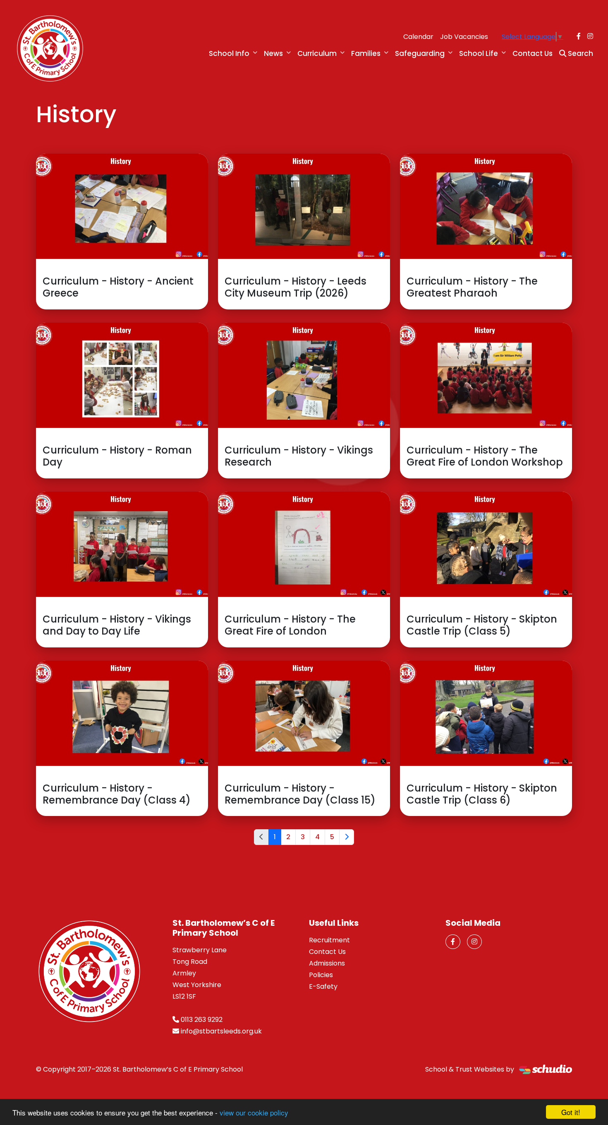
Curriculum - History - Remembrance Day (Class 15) (300, 794)
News (273, 53)
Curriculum (317, 53)
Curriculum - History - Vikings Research (299, 456)
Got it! (570, 1112)
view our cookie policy (254, 1112)
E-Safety (323, 986)
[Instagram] (590, 36)
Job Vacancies (464, 36)
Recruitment (329, 940)
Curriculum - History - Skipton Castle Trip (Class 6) (482, 794)
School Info (229, 53)
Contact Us (532, 53)
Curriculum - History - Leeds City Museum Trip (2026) (295, 287)
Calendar (418, 36)
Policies (321, 975)
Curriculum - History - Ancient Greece (118, 287)
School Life (478, 53)
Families (366, 53)
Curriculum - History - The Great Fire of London (290, 625)
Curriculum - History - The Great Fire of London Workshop (485, 456)
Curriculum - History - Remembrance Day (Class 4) (117, 794)
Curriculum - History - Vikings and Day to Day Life (117, 625)
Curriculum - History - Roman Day (117, 456)
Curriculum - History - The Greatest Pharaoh (472, 287)
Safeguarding (420, 53)
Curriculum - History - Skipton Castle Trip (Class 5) (482, 625)
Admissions (327, 963)
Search (579, 53)
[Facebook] (578, 36)
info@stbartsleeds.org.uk (221, 1031)
